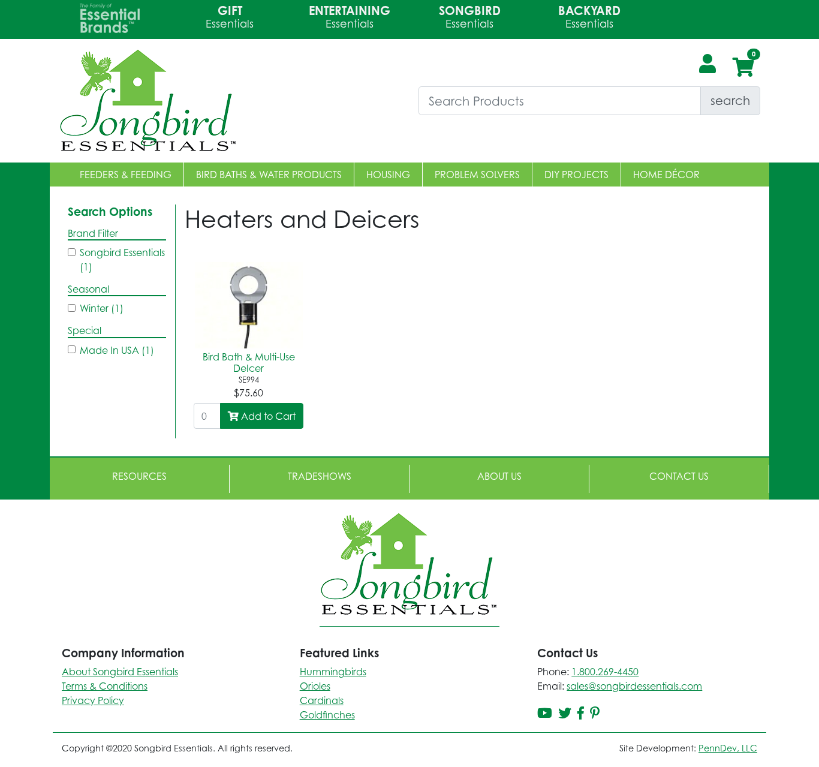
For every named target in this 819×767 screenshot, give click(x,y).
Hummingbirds (333, 672)
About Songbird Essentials (120, 672)
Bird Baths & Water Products (269, 175)
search (730, 100)
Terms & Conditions (104, 686)
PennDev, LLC (727, 748)
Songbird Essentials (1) (122, 259)
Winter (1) (102, 308)
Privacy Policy (93, 700)
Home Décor (666, 175)
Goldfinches (327, 715)
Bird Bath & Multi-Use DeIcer (249, 362)
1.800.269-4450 (605, 672)
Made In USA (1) (117, 350)
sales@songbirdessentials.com (634, 686)
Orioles (315, 686)
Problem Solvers (477, 175)
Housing (388, 175)
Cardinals (322, 700)
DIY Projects (576, 175)
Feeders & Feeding (125, 175)
